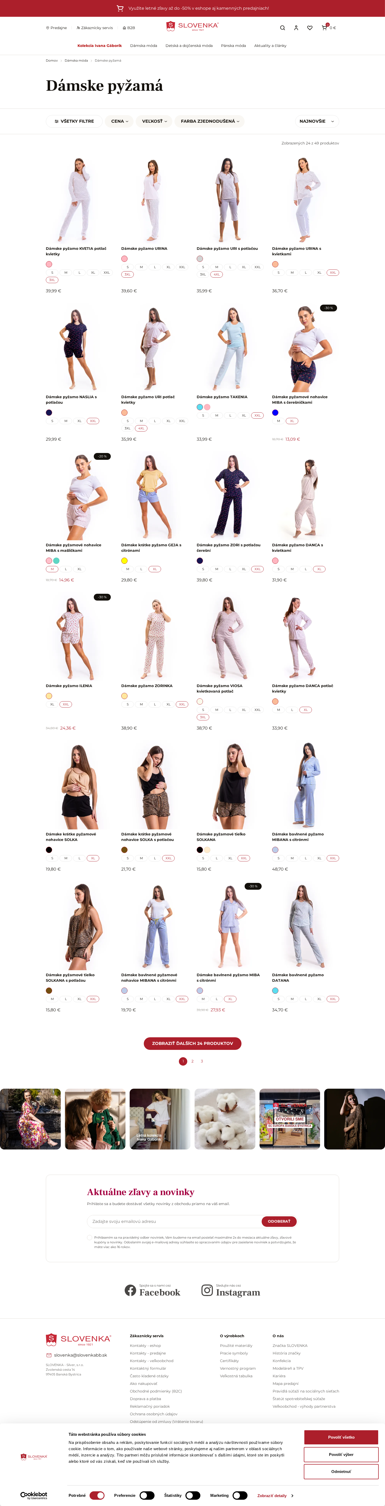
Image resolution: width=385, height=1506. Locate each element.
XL (93, 272)
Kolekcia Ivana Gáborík (100, 45)
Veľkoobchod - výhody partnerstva (304, 1406)
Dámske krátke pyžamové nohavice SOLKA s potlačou (147, 837)
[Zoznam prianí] (310, 28)
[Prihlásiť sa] (296, 28)
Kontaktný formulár (148, 1368)
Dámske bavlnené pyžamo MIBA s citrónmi (228, 978)
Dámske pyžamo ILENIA (69, 685)
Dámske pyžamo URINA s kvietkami (296, 251)
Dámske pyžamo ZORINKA (147, 685)
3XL (52, 280)
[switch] (147, 1495)
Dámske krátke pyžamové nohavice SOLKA (71, 837)
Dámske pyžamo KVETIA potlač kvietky (76, 251)
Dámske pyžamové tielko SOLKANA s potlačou (70, 978)
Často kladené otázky (149, 1376)
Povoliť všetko (341, 1437)
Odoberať (279, 1221)
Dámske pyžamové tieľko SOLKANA (221, 837)
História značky (287, 1353)
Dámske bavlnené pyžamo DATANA (298, 978)
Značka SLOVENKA (290, 1345)
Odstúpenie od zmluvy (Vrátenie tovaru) (166, 1421)
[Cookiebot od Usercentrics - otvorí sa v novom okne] (34, 1496)
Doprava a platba (145, 1398)
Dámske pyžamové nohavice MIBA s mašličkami (73, 548)
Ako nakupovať (143, 1383)
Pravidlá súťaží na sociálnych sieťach (306, 1391)
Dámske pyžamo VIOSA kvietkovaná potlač (220, 688)
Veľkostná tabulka (236, 1376)
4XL (217, 274)
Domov (52, 60)
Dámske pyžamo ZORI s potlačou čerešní (229, 548)
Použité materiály (236, 1345)
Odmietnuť (341, 1471)
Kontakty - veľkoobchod (151, 1360)
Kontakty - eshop (145, 1345)
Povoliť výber (341, 1454)
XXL (107, 272)
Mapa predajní (286, 1383)
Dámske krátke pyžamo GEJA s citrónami (151, 548)
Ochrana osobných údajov (154, 1414)
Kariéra (279, 1376)
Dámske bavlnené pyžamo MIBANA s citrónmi (298, 837)
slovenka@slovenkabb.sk (80, 1355)
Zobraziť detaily (272, 1495)
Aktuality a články (270, 45)
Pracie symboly (234, 1353)
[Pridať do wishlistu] (106, 1024)
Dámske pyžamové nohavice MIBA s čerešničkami (300, 400)
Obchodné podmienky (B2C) (156, 1391)
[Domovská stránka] (192, 26)
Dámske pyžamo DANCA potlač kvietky (302, 688)
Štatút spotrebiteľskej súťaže (299, 1398)
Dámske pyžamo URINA (144, 248)
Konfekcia (282, 1360)
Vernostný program (238, 1368)
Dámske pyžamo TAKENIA (222, 397)
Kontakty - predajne (148, 1353)
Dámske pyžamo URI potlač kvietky (148, 400)
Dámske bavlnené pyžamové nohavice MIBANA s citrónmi (149, 978)
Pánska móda (233, 45)
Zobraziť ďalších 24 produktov (192, 1043)
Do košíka (76, 1024)
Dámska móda (143, 45)
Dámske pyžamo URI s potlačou (227, 248)
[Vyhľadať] (282, 28)
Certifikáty (229, 1360)
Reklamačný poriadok (150, 1406)
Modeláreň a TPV (288, 1368)
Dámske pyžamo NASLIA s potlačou (71, 400)
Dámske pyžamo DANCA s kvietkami (297, 548)
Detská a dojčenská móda (189, 45)
